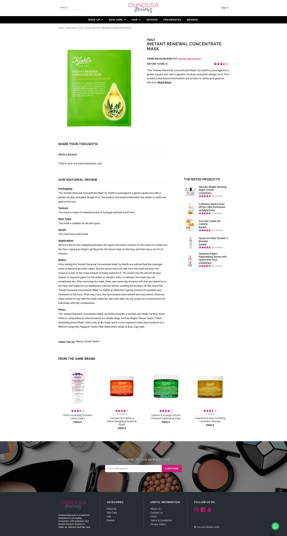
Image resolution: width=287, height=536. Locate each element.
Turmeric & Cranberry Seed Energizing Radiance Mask (122, 421)
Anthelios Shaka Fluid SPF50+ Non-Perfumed (212, 205)
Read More (164, 82)
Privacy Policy (158, 524)
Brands (111, 520)
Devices (152, 19)
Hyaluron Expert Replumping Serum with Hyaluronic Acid (213, 256)
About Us (155, 508)
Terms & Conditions (161, 520)
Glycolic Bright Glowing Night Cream (212, 188)
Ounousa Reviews (205, 527)
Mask (88, 28)
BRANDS (192, 19)
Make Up (94, 19)
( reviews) (217, 196)
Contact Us (156, 512)
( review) (210, 414)
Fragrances (172, 19)
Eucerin (202, 227)
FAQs (153, 516)
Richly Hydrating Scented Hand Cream (77, 417)
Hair (135, 19)
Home (61, 28)
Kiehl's (151, 39)
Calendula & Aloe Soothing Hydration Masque (210, 420)
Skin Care (116, 19)
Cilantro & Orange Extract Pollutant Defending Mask (166, 417)
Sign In (225, 7)
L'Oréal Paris (205, 193)
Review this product (190, 58)
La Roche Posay (207, 210)
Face (80, 28)
